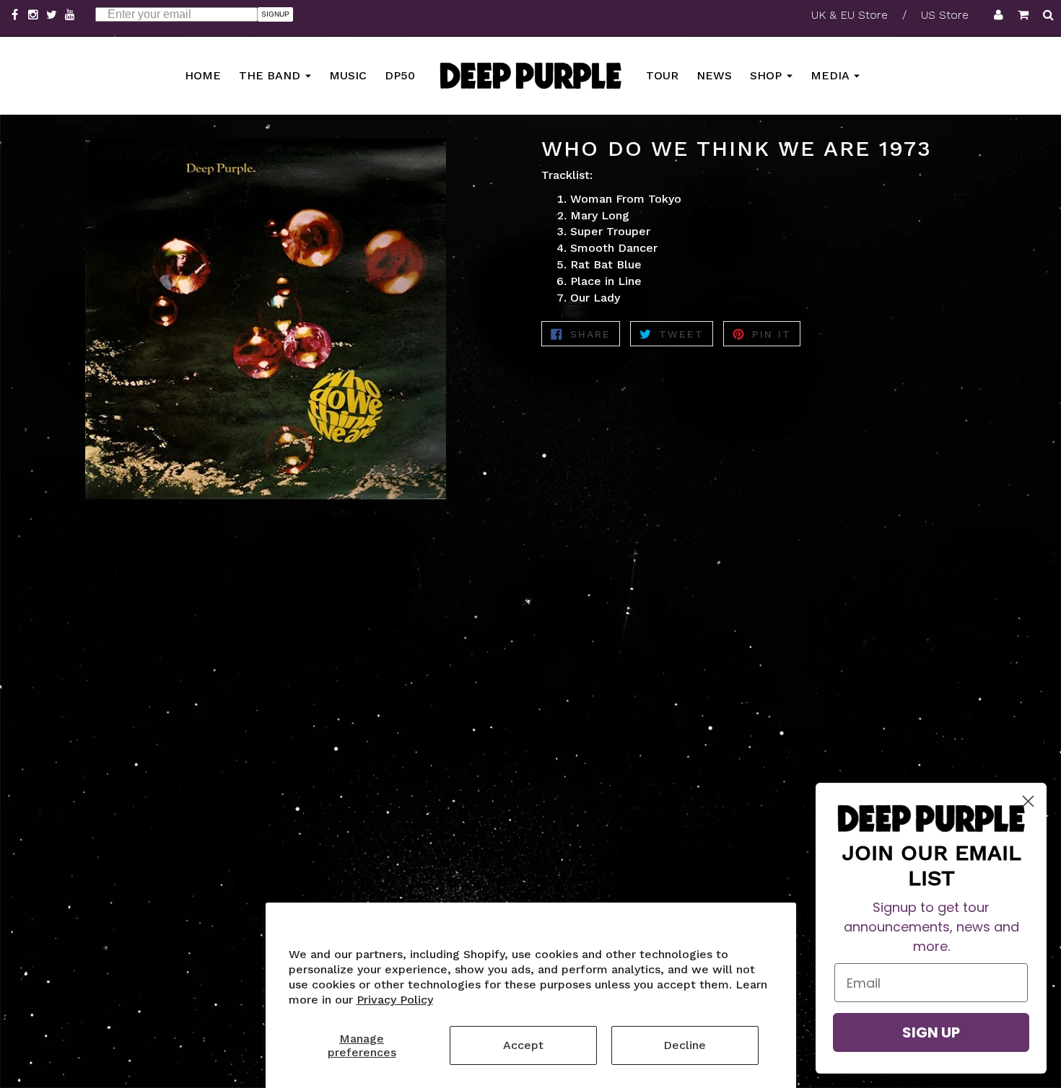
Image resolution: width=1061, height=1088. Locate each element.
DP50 (400, 75)
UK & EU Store (849, 15)
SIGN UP (931, 1032)
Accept (523, 1045)
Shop (767, 75)
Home (203, 75)
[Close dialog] (1028, 801)
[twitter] (53, 15)
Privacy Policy (395, 999)
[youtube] (70, 15)
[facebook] (16, 15)
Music (348, 75)
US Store (945, 15)
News (714, 75)
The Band (271, 75)
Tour (662, 75)
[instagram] (35, 15)
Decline (684, 1045)
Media (831, 75)
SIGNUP (275, 14)
